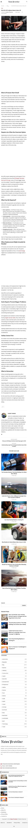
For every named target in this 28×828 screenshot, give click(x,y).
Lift (2, 406)
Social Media (14, 718)
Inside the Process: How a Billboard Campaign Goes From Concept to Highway (17, 632)
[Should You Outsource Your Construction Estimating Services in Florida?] (14, 554)
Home (2, 6)
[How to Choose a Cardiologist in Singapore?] (4, 799)
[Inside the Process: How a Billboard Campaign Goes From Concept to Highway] (14, 485)
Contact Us (24, 822)
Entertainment (14, 681)
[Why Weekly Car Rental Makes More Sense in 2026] (14, 532)
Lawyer (14, 704)
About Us (3, 822)
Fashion (14, 687)
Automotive (14, 659)
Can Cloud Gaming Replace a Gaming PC (14, 519)
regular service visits (10, 317)
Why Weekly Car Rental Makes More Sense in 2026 (14, 542)
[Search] (26, 2)
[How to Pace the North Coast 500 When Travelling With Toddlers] (14, 578)
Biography (14, 662)
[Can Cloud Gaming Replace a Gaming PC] (14, 509)
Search (3, 603)
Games (14, 695)
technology (22, 251)
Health (14, 701)
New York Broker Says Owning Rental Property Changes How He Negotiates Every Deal (17, 616)
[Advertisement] (14, 77)
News (14, 712)
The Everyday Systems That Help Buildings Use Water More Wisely (17, 781)
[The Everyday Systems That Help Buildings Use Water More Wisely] (14, 462)
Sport (14, 721)
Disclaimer (9, 822)
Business (14, 667)
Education (14, 679)
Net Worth (14, 710)
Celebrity (14, 670)
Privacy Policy (17, 822)
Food (14, 693)
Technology (14, 724)
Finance (14, 690)
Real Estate (14, 715)
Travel (14, 726)
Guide (14, 698)
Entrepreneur (14, 684)
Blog (8, 6)
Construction (14, 673)
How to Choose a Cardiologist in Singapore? (16, 797)
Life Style (14, 707)
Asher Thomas (9, 12)
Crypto (14, 676)
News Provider (13, 819)
